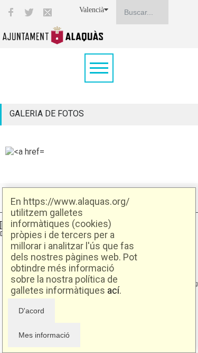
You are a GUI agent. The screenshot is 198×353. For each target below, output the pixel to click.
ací (113, 290)
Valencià (91, 10)
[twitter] (29, 12)
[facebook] (10, 12)
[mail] (47, 12)
